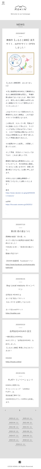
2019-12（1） (28, 440)
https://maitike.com (13, 313)
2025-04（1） (14, 422)
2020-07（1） (14, 435)
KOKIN (15, 466)
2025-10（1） (28, 418)
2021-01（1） (28, 427)
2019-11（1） (21, 444)
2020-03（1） (14, 440)
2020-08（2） (28, 431)
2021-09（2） (28, 422)
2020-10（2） (14, 431)
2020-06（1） (28, 435)
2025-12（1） (14, 418)
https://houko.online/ (14, 362)
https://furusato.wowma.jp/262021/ (19, 204)
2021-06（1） (14, 427)
